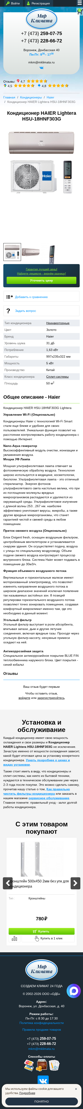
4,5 (10, 85)
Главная (9, 97)
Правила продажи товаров (41, 1029)
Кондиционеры (31, 97)
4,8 (44, 85)
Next (75, 182)
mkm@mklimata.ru (41, 62)
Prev (8, 182)
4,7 (23, 81)
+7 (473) (41, 33)
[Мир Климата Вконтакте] (41, 69)
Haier (50, 97)
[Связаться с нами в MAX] (74, 991)
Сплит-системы (57, 376)
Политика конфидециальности (41, 1023)
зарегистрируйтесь (51, 698)
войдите (24, 698)
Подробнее (27, 1093)
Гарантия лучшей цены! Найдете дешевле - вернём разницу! (41, 271)
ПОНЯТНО (41, 1101)
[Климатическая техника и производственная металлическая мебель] (41, 19)
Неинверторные (57, 323)
